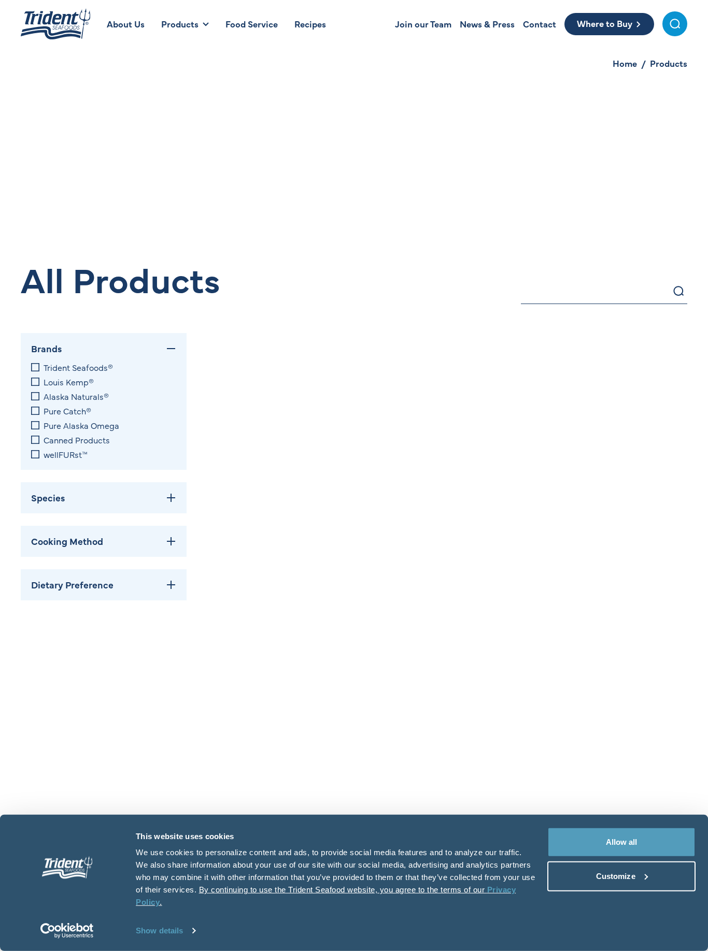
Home (625, 63)
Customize (615, 875)
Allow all (622, 842)
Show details (159, 930)
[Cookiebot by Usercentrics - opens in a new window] (67, 931)
